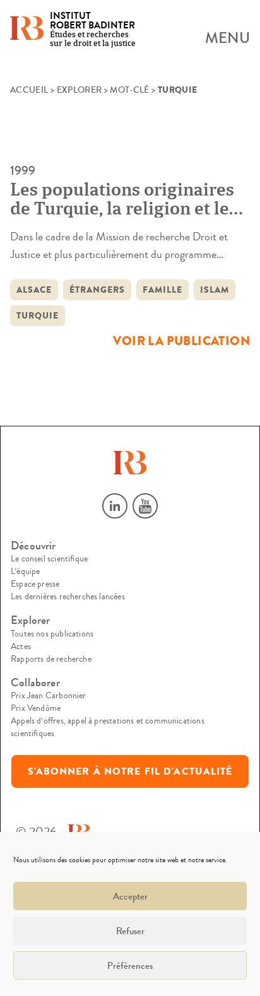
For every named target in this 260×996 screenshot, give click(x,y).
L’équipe (25, 571)
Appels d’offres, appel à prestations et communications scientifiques (107, 727)
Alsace (34, 289)
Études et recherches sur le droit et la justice (93, 30)
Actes (21, 646)
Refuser (130, 931)
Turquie (37, 315)
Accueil (29, 90)
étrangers (97, 289)
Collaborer (35, 683)
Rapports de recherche (51, 659)
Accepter (130, 896)
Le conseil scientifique (49, 559)
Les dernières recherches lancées (68, 596)
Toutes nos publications (52, 634)
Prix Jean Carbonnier (48, 695)
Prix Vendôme (36, 708)
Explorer (79, 90)
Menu (227, 38)
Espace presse (35, 584)
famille (162, 289)
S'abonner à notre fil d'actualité (130, 771)
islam (214, 289)
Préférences (130, 966)
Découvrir (33, 546)
